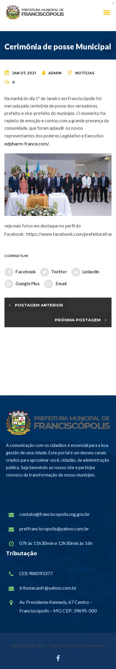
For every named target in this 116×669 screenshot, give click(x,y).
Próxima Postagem (78, 319)
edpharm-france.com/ (26, 143)
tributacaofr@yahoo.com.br (48, 588)
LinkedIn (91, 271)
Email (61, 283)
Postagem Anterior (39, 305)
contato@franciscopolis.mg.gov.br (54, 514)
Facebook (25, 271)
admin (55, 73)
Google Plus (27, 283)
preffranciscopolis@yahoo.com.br (54, 528)
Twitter (59, 271)
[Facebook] (58, 659)
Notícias (84, 73)
